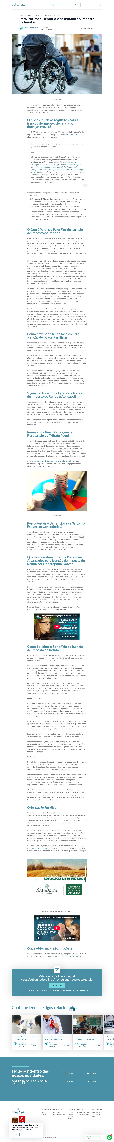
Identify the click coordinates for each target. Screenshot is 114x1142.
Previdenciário (48, 848)
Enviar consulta (57, 985)
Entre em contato (83, 1112)
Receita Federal (60, 956)
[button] (70, 1009)
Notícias (60, 5)
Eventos (68, 5)
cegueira (78, 164)
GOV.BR (69, 724)
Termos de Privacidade (50, 1138)
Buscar (100, 5)
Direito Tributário (34, 848)
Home (22, 15)
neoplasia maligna (68, 164)
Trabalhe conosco (83, 1114)
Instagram (69, 1073)
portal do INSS (76, 956)
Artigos (52, 5)
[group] (26, 1032)
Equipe (44, 1114)
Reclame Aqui (96, 1114)
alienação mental (69, 162)
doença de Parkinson (63, 167)
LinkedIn (70, 1081)
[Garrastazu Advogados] (15, 4)
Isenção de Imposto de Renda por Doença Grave (43, 15)
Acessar (94, 1116)
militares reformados (74, 134)
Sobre (43, 1112)
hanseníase (35, 167)
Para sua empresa (59, 1114)
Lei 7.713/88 (42, 956)
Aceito (15, 1134)
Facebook (93, 1073)
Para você (56, 1112)
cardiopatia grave (47, 167)
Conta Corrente (97, 1112)
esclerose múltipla (52, 164)
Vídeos (75, 5)
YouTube (93, 1081)
